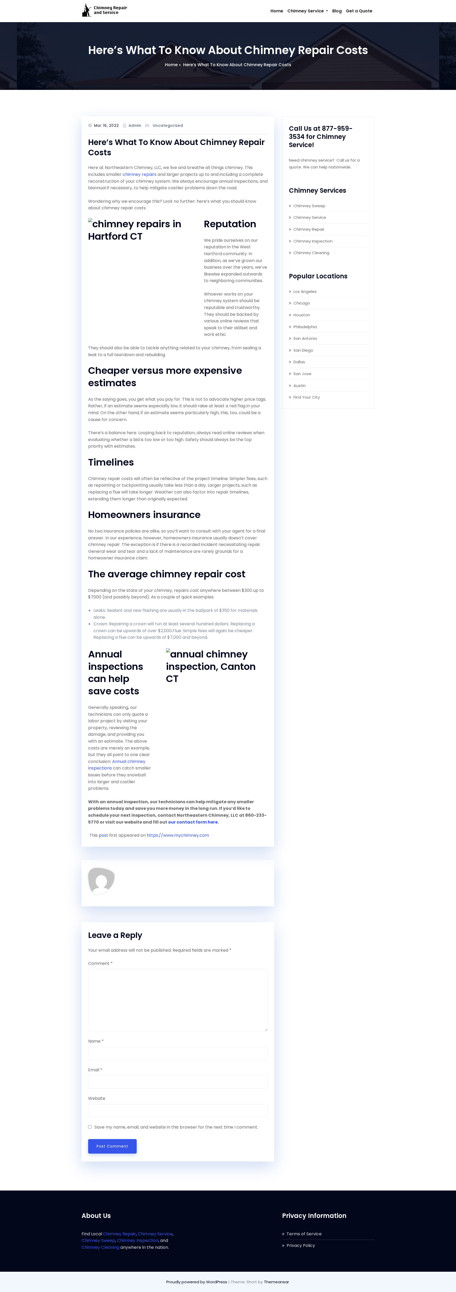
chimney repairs (139, 174)
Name (96, 1041)
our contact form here (193, 822)
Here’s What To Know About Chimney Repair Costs (237, 65)
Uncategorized (168, 125)
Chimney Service (306, 11)
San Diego (303, 350)
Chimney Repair (308, 229)
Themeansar (276, 1282)
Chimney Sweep (309, 206)
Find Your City (306, 397)
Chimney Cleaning (311, 252)
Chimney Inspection (312, 241)
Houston (301, 315)
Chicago (301, 303)
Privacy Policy (301, 1245)
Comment (100, 963)
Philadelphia (305, 327)
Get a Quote (359, 11)
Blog (337, 11)
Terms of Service (304, 1234)
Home (276, 11)
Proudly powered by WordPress (197, 1282)
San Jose (302, 373)
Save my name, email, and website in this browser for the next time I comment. (176, 1127)
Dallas (299, 362)
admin (135, 125)
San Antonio (305, 338)
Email (95, 1070)
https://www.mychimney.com (178, 835)
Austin (299, 385)
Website (96, 1098)
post (103, 835)
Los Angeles (305, 291)
